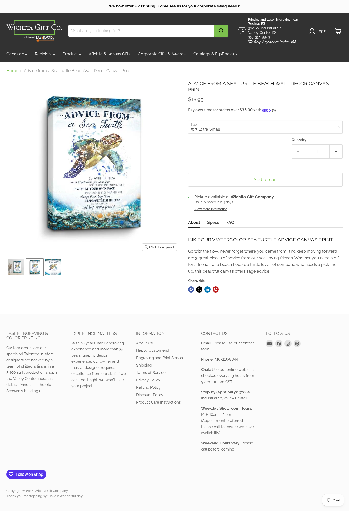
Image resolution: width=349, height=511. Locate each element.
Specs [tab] (213, 222)
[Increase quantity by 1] (336, 151)
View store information (210, 209)
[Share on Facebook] (191, 289)
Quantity (299, 140)
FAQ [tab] (230, 222)
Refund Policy (148, 387)
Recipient (44, 54)
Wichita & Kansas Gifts (109, 54)
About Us (144, 343)
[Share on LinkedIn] (207, 289)
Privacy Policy (148, 380)
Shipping (144, 365)
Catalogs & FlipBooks (214, 54)
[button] (16, 267)
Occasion (15, 54)
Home (12, 71)
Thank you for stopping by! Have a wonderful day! (44, 496)
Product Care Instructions (158, 402)
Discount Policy (149, 395)
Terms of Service (151, 372)
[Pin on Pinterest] (216, 289)
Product (71, 54)
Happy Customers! (152, 350)
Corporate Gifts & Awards (162, 54)
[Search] (221, 31)
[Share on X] (199, 289)
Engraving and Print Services (161, 358)
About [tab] (194, 222)
